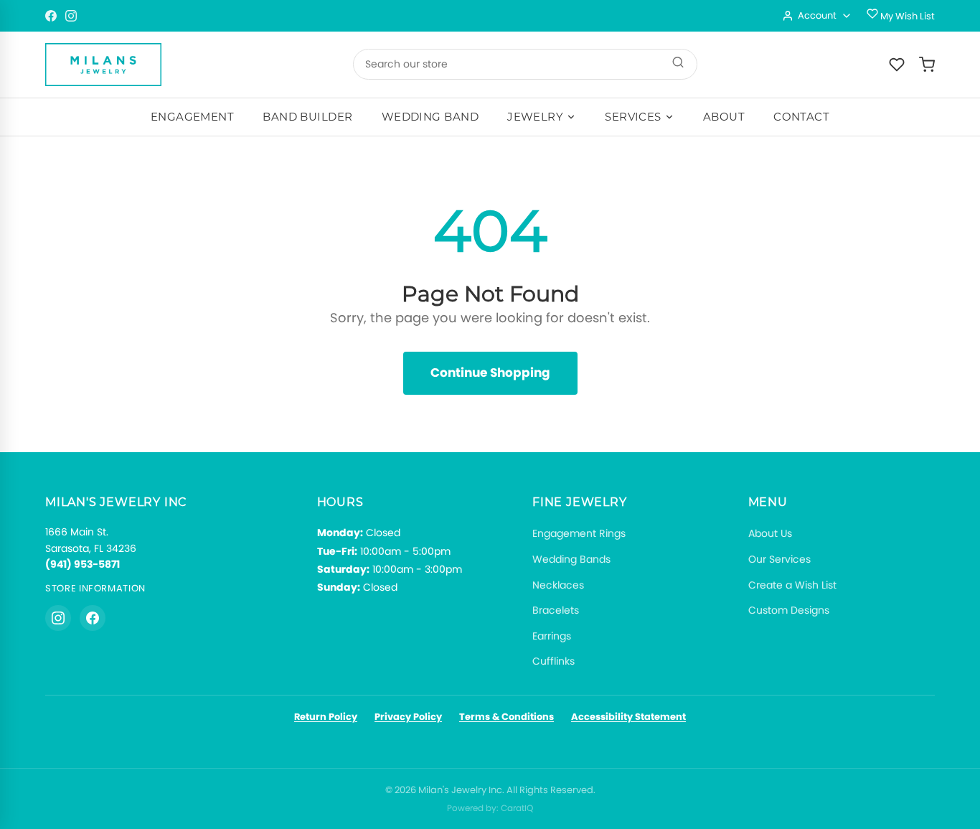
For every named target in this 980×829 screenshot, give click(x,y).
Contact (801, 116)
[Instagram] (71, 16)
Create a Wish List (792, 585)
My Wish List (906, 16)
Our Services (779, 559)
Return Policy (325, 716)
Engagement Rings (579, 533)
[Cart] (927, 64)
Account (817, 15)
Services (633, 116)
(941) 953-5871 (82, 564)
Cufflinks (553, 661)
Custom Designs (788, 610)
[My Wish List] (897, 64)
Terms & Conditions (506, 716)
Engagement (193, 116)
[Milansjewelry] (103, 64)
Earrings (551, 636)
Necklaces (558, 585)
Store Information (95, 588)
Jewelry (535, 116)
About (724, 116)
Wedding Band (430, 116)
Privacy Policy (408, 716)
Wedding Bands (571, 559)
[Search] (678, 64)
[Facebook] (51, 16)
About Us (770, 533)
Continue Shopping (490, 372)
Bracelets (555, 610)
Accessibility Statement (628, 716)
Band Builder (307, 116)
